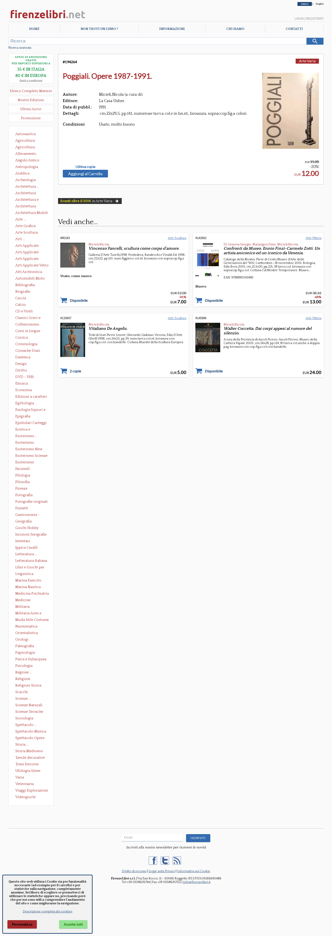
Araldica (22, 173)
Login (299, 18)
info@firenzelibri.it (196, 882)
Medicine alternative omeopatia (24, 600)
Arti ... (20, 239)
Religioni (22, 679)
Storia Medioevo (29, 751)
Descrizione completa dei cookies (47, 911)
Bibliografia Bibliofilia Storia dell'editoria (29, 285)
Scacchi (21, 692)
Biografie (22, 292)
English (320, 3)
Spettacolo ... (25, 725)
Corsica (21, 337)
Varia (19, 777)
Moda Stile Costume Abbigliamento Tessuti (32, 620)
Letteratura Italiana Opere (31, 561)
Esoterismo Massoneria (24, 442)
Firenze (21, 488)
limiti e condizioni (30, 80)
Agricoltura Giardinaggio (26, 147)
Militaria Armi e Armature (28, 613)
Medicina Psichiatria (32, 593)
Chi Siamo (235, 29)
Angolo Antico (27, 160)
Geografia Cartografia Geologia (24, 521)
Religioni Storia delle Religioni (28, 685)
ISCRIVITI (198, 838)
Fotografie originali (31, 502)
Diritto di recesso (134, 871)
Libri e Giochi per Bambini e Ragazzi (30, 567)
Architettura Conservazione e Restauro (28, 193)
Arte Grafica (25, 226)
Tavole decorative (30, 758)
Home (34, 29)
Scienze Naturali (28, 705)
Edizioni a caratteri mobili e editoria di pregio (31, 397)
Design (21, 364)
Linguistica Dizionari (24, 574)
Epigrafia (22, 416)
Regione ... (23, 672)
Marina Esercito (28, 580)
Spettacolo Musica (30, 731)
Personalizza (22, 924)
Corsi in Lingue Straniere (27, 331)
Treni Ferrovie (27, 764)
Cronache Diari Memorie (27, 351)
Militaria (22, 607)
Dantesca (22, 357)
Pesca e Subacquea (30, 659)
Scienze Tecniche (29, 712)
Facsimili (22, 469)
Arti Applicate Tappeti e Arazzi (28, 259)
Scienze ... (23, 699)
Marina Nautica (28, 587)
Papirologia (25, 653)
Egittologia (24, 403)
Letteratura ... (26, 554)
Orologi (21, 639)
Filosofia (22, 482)
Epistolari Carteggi (31, 423)
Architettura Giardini (25, 206)
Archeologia (25, 180)
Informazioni (172, 29)
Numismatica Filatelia (26, 626)
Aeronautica (25, 134)
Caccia (20, 298)
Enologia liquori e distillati (30, 410)
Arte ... (20, 219)
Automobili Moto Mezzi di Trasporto (31, 278)
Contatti (294, 29)
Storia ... (21, 744)
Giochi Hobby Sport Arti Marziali (31, 528)
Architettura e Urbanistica (27, 200)
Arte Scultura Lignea (26, 232)
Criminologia (26, 344)
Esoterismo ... (26, 436)
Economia (23, 390)
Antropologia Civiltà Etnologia (29, 167)
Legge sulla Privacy (162, 871)
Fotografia (24, 495)
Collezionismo (27, 324)
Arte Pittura (313, 238)
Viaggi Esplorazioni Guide (31, 790)
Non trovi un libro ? (99, 29)
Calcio (20, 305)
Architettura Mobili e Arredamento (31, 213)
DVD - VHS (24, 377)
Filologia (22, 475)
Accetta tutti (73, 924)
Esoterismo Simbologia (25, 462)
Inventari (22, 541)
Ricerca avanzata (19, 47)
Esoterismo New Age (28, 449)
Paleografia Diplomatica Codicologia (25, 646)
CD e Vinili (24, 311)
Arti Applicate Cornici (27, 252)
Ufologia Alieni (27, 771)
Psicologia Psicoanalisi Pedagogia (25, 666)
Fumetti (21, 508)
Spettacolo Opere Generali (29, 738)
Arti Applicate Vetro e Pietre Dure (32, 265)
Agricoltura (25, 141)
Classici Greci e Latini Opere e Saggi (31, 318)
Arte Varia (307, 61)
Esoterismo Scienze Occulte (31, 456)
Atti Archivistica (28, 272)
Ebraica (21, 383)
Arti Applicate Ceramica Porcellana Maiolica (31, 246)
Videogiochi (25, 797)
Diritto (21, 370)
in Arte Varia (86, 201)
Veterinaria (24, 784)
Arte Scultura (177, 238)
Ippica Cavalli (26, 548)
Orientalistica (26, 633)
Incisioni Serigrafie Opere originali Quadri (31, 534)
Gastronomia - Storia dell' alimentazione (27, 515)
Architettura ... (27, 186)
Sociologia (24, 718)
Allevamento (25, 154)
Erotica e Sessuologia (25, 429)
